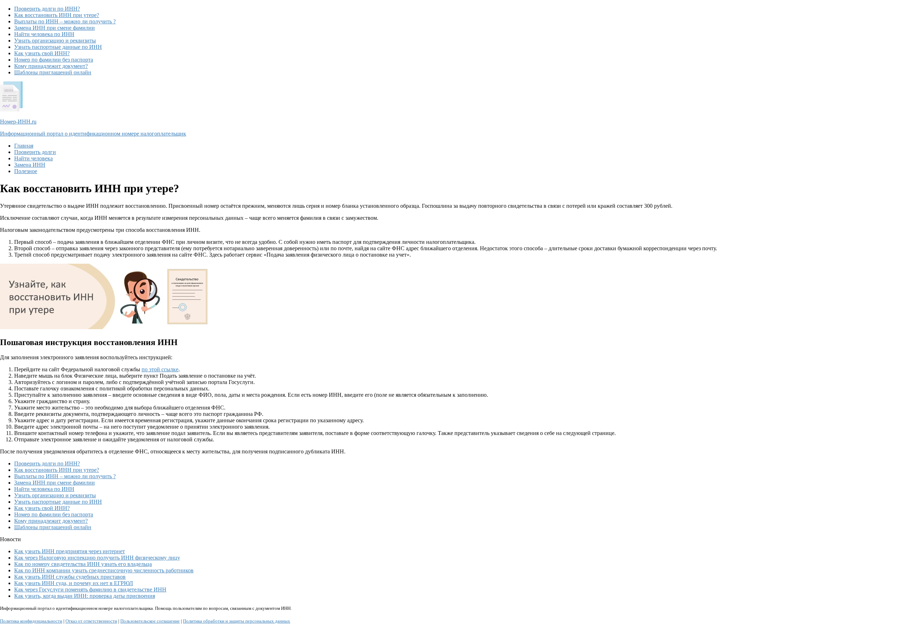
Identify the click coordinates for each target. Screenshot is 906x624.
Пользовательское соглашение (150, 621)
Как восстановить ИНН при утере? (56, 15)
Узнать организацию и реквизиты (55, 41)
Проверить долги (35, 152)
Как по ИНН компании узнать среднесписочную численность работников (104, 570)
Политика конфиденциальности (31, 621)
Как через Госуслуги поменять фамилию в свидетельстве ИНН (90, 589)
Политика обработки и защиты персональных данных (236, 621)
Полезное (25, 171)
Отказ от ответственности (91, 621)
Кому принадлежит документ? (51, 66)
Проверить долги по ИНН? (47, 9)
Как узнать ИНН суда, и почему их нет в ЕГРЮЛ (73, 583)
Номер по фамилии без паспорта (53, 60)
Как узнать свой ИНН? (42, 53)
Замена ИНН (29, 165)
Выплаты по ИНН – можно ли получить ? (65, 21)
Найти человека (33, 158)
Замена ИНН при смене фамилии (54, 28)
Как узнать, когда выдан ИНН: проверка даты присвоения (84, 596)
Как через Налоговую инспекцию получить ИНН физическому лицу (97, 558)
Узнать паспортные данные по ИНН (58, 47)
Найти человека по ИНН (44, 34)
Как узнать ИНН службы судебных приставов (70, 577)
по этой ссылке (160, 369)
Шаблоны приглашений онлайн (52, 72)
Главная (23, 146)
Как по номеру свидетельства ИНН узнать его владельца (83, 564)
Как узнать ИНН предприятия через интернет (69, 551)
